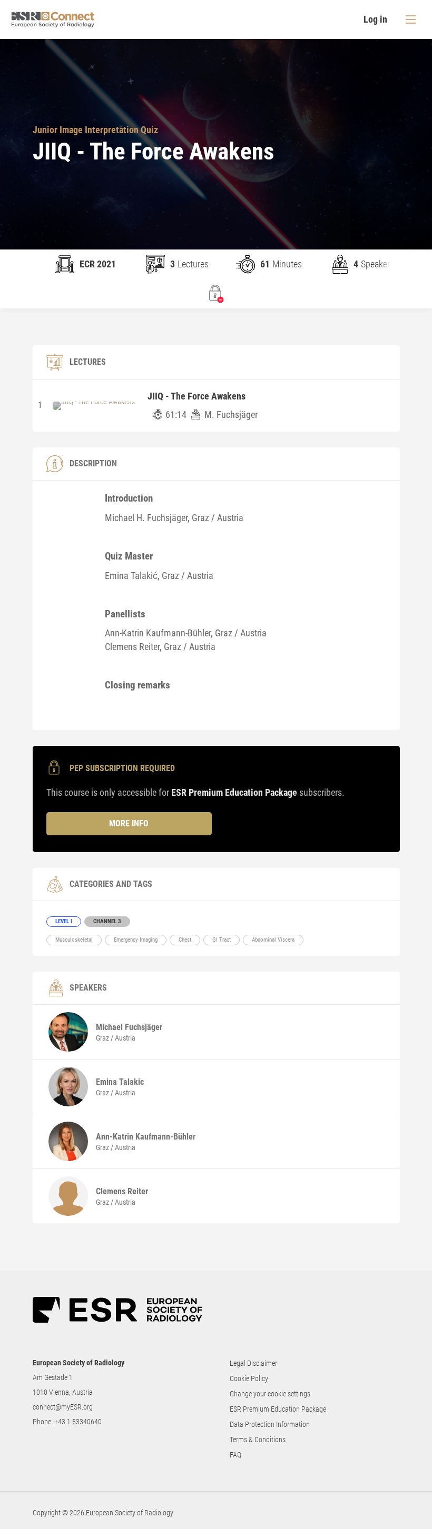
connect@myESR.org (63, 1407)
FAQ (235, 1455)
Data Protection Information (270, 1424)
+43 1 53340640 (78, 1421)
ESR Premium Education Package (278, 1409)
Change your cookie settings (270, 1394)
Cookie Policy (249, 1378)
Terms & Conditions (258, 1439)
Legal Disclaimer (253, 1363)
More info (129, 823)
